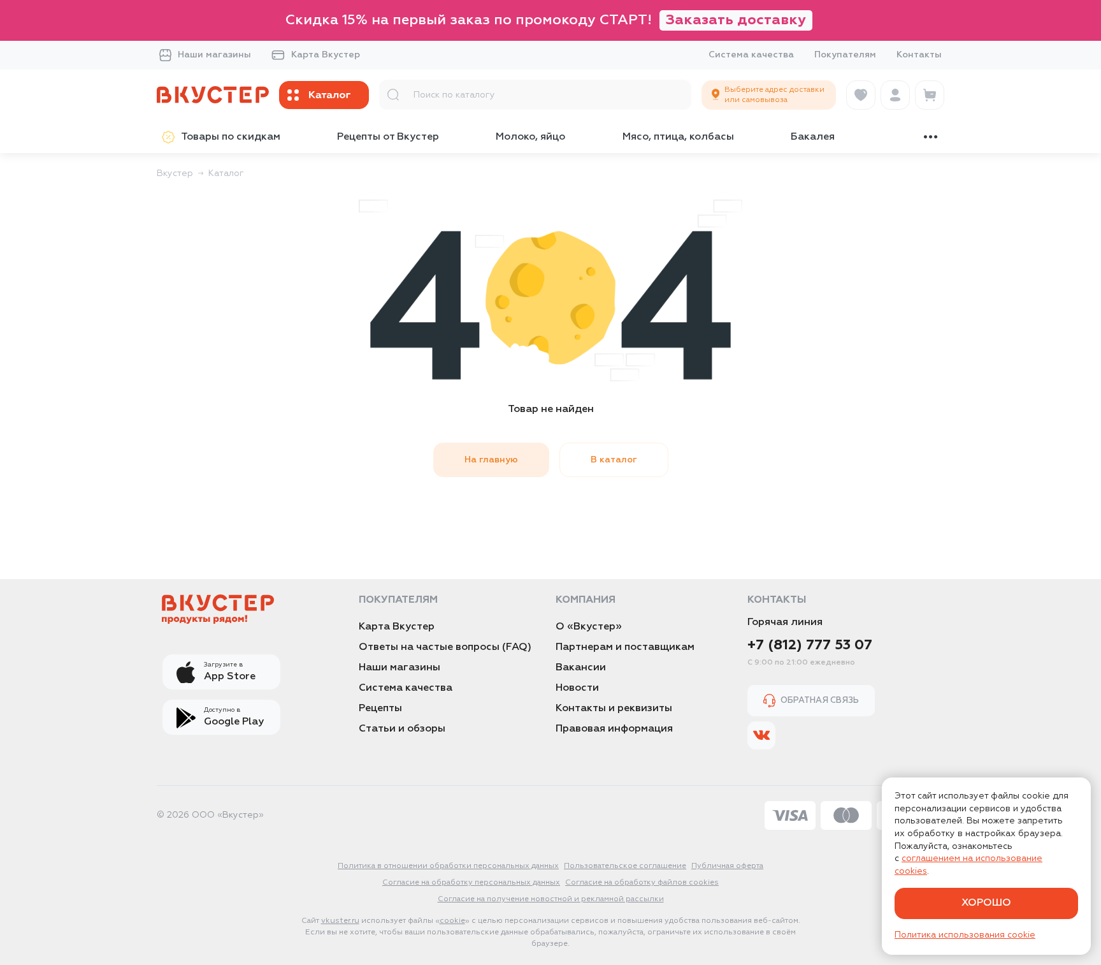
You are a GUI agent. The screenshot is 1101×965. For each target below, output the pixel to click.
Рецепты (380, 708)
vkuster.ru (340, 921)
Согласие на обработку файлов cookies (642, 883)
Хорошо (986, 903)
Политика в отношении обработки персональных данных (448, 866)
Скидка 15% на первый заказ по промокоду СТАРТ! (545, 20)
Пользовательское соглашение (625, 866)
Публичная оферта (727, 866)
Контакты (919, 54)
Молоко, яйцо (530, 137)
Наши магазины (214, 54)
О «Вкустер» (589, 627)
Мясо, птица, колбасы (678, 137)
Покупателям (845, 54)
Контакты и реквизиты (614, 708)
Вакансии (581, 668)
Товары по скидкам (230, 137)
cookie (452, 921)
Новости (577, 688)
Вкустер (175, 173)
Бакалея (813, 137)
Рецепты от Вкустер (388, 137)
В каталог (614, 459)
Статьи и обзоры (402, 729)
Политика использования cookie (965, 935)
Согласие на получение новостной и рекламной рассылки (551, 899)
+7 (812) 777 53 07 (809, 645)
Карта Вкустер (325, 54)
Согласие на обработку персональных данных (471, 883)
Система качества (751, 54)
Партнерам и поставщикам (625, 647)
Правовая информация (614, 729)
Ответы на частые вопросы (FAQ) (445, 647)
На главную (491, 459)
